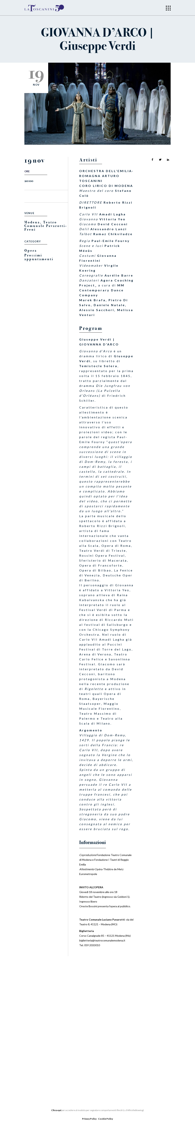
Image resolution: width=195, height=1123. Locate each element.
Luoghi (81, 1054)
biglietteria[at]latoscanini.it (144, 1061)
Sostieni (82, 1048)
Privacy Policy (89, 1118)
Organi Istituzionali (41, 1038)
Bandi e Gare (34, 1067)
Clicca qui (56, 1110)
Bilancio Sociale (38, 1050)
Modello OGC (35, 1073)
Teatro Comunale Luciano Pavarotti (102, 919)
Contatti (82, 1059)
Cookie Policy (105, 1118)
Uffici (29, 1044)
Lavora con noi (88, 1042)
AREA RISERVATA (36, 1078)
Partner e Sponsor (90, 1037)
